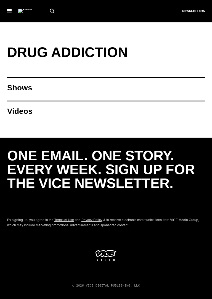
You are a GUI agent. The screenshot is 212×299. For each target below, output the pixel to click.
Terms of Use (64, 219)
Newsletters (193, 10)
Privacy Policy (91, 219)
